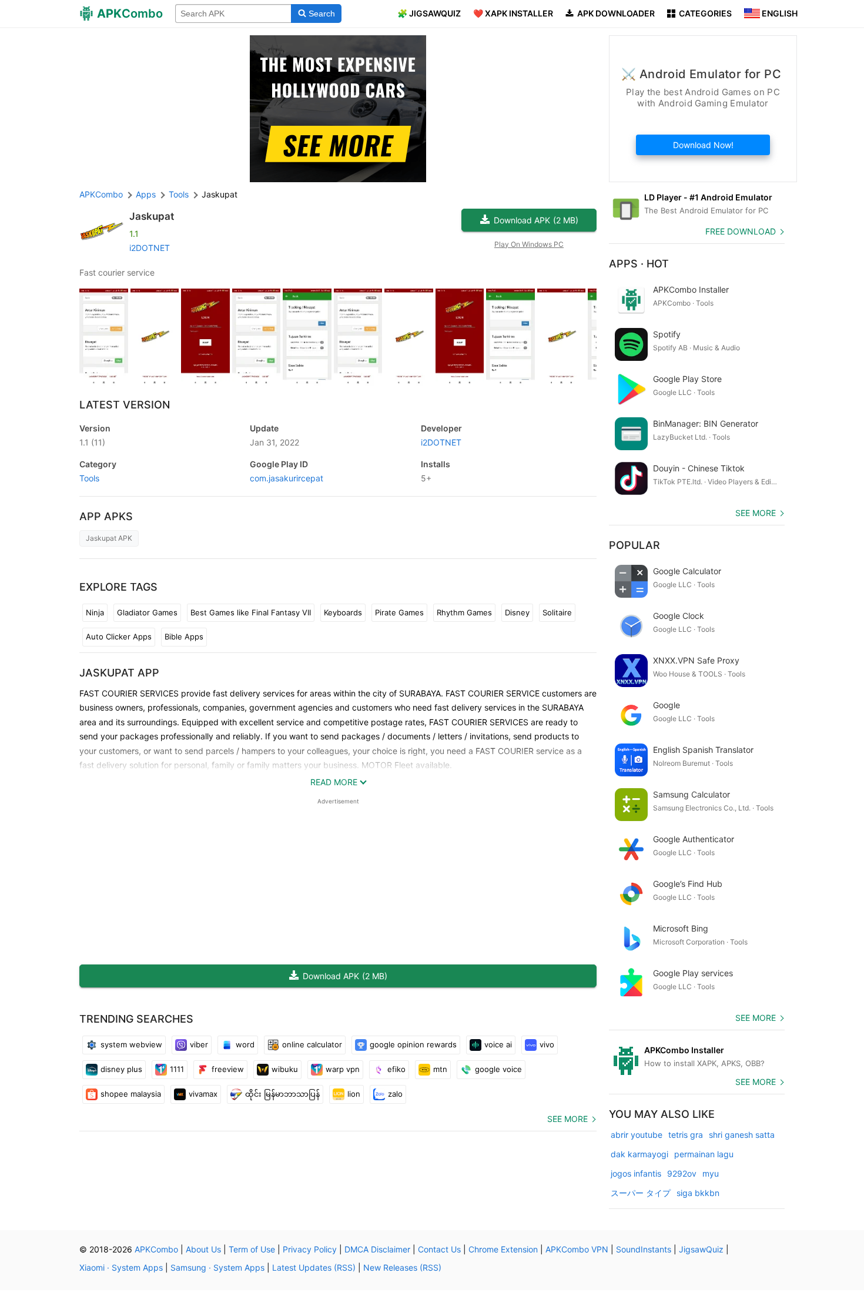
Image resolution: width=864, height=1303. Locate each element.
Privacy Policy (310, 1249)
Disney (517, 612)
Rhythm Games (464, 612)
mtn (440, 1069)
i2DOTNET (149, 248)
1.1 (92, 442)
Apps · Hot (639, 263)
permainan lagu (704, 1154)
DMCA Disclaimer (377, 1249)
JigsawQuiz (701, 1249)
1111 (177, 1069)
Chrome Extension (503, 1249)
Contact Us (439, 1249)
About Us (203, 1249)
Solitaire (557, 612)
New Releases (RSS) (402, 1267)
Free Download (740, 231)
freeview (228, 1069)
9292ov (681, 1173)
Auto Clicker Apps (119, 636)
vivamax (203, 1093)
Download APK (536, 220)
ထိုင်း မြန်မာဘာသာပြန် (282, 1093)
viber (199, 1044)
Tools (89, 478)
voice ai (498, 1044)
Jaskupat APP (119, 672)
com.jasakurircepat (286, 478)
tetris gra (685, 1135)
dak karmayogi (639, 1154)
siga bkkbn (698, 1193)
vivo (547, 1044)
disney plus (121, 1069)
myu (710, 1173)
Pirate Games (399, 612)
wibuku (285, 1069)
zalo (395, 1093)
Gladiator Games (147, 612)
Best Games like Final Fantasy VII (250, 612)
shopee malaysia (131, 1093)
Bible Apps (184, 636)
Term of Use (252, 1249)
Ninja (95, 612)
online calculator (312, 1044)
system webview (131, 1044)
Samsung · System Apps (217, 1267)
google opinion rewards (413, 1044)
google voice (498, 1069)
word (245, 1044)
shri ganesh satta (742, 1135)
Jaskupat (151, 216)
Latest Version (124, 404)
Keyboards (343, 612)
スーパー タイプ (641, 1193)
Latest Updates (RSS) (314, 1267)
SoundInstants (643, 1249)
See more (567, 1119)
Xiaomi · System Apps (121, 1267)
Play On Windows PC (529, 244)
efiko (396, 1069)
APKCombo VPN (576, 1249)
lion (353, 1093)
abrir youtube (636, 1135)
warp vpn (343, 1069)
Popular (634, 545)
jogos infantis (636, 1173)
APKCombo (101, 194)
